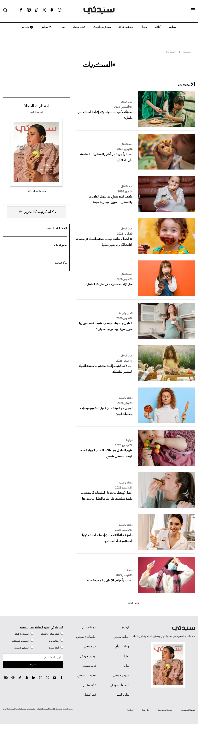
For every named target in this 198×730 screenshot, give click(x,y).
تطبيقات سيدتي (86, 675)
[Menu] (193, 10)
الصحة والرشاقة (22, 634)
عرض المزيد (133, 603)
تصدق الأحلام (60, 245)
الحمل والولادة (125, 313)
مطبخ (44, 27)
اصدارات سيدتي (119, 685)
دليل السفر (122, 695)
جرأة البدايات (61, 263)
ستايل (126, 656)
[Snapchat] (52, 10)
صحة (129, 570)
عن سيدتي (90, 646)
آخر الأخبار (90, 695)
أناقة (157, 27)
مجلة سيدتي (89, 627)
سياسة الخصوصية (165, 710)
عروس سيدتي (121, 675)
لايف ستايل (79, 27)
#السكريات (99, 65)
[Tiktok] (36, 10)
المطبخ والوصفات (20, 641)
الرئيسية (187, 52)
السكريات (170, 52)
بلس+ (62, 27)
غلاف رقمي (89, 685)
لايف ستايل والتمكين (49, 634)
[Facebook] (21, 10)
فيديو (25, 27)
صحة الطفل (126, 102)
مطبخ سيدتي (121, 637)
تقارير (126, 666)
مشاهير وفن (53, 641)
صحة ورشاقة (126, 27)
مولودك (128, 440)
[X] (44, 10)
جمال (144, 27)
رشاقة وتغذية (125, 398)
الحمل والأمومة (21, 648)
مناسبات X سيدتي (86, 637)
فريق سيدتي (89, 666)
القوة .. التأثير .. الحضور (57, 228)
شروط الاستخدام (188, 710)
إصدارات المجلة (36, 106)
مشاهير (172, 27)
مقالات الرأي (122, 646)
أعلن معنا (145, 710)
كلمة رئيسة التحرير (40, 212)
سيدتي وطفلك (102, 27)
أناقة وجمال (53, 648)
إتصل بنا (130, 710)
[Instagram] (29, 10)
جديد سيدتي (88, 656)
